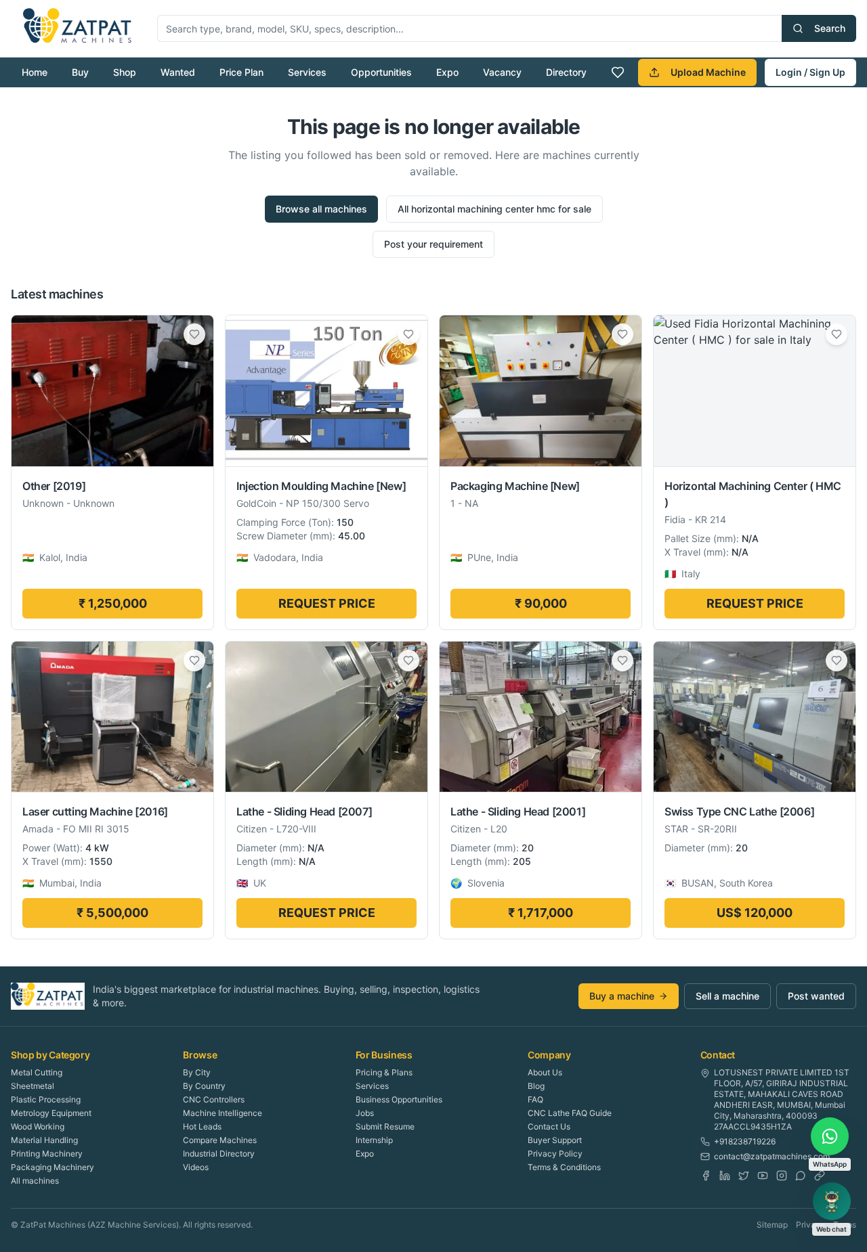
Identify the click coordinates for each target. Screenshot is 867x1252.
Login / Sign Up (810, 72)
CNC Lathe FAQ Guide (570, 1113)
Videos (196, 1167)
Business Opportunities (399, 1099)
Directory (566, 72)
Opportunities (381, 72)
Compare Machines (220, 1140)
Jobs (365, 1113)
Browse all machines (321, 209)
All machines (35, 1181)
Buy (80, 72)
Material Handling (44, 1140)
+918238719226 (745, 1141)
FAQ (535, 1099)
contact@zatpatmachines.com (772, 1156)
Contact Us (549, 1126)
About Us (545, 1072)
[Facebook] (705, 1175)
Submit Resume (385, 1126)
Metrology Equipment (51, 1113)
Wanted (178, 72)
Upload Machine (708, 72)
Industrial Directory (219, 1153)
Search (829, 28)
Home (34, 72)
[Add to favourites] (194, 334)
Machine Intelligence (222, 1113)
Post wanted (816, 996)
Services (307, 72)
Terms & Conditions (564, 1167)
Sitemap (772, 1225)
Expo (447, 72)
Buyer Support (555, 1140)
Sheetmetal (32, 1086)
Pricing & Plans (384, 1072)
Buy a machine (621, 996)
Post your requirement (433, 244)
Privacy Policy (555, 1153)
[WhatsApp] (800, 1175)
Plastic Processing (46, 1099)
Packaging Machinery (52, 1167)
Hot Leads (202, 1126)
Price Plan (241, 72)
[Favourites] (618, 72)
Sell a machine (727, 996)
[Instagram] (781, 1175)
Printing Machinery (47, 1153)
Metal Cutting (36, 1072)
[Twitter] (743, 1175)
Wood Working (37, 1126)
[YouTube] (762, 1175)
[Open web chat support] (832, 1201)
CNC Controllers (214, 1099)
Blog (536, 1086)
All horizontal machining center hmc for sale (494, 209)
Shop (124, 72)
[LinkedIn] (724, 1175)
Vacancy (502, 72)
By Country (204, 1086)
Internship (374, 1140)
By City (197, 1072)
